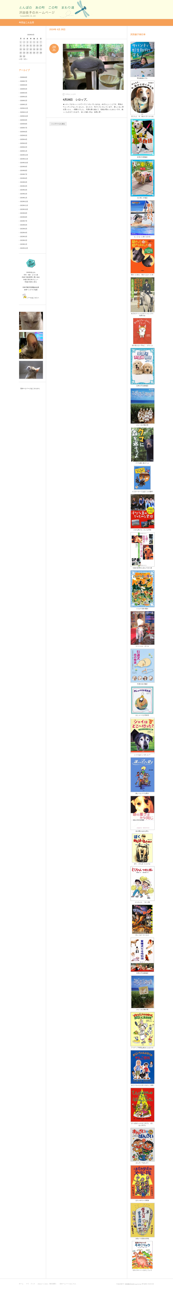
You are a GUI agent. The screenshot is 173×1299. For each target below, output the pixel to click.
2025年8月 (23, 124)
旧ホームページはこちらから (29, 388)
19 (34, 49)
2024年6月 (23, 178)
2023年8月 (23, 217)
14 (41, 45)
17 (27, 49)
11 (30, 45)
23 (24, 53)
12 (34, 45)
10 (27, 45)
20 (37, 49)
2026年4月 (23, 93)
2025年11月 (24, 112)
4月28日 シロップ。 (76, 99)
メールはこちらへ (33, 297)
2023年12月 (24, 201)
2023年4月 (23, 232)
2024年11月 (24, 159)
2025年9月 (23, 120)
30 (24, 56)
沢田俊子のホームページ (133, 1284)
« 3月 (20, 59)
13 (37, 45)
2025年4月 (23, 139)
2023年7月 (23, 221)
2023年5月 (23, 228)
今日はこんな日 (70, 94)
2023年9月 (23, 213)
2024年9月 (23, 166)
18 (30, 49)
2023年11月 (24, 205)
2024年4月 (23, 186)
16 (24, 49)
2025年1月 (23, 151)
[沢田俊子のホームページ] (55, 9)
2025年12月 (24, 108)
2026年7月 (23, 81)
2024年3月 (23, 190)
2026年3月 (23, 96)
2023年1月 (23, 244)
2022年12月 (24, 248)
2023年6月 (23, 225)
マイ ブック (30, 1284)
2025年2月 (23, 147)
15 (20, 49)
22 (20, 53)
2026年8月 (23, 77)
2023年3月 (23, 236)
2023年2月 (23, 240)
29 (20, 56)
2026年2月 (23, 100)
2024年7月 (23, 174)
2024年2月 (23, 194)
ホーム (21, 1284)
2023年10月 (24, 209)
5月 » (25, 59)
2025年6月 (23, 131)
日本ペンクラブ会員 (30, 289)
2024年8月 (23, 170)
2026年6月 (23, 85)
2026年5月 (23, 89)
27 (37, 53)
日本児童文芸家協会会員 (31, 287)
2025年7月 (23, 128)
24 (27, 53)
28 (41, 53)
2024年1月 (23, 197)
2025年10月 (24, 116)
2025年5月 (23, 135)
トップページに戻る (58, 124)
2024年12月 (24, 155)
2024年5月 (23, 182)
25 (30, 53)
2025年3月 (23, 143)
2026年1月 (23, 104)
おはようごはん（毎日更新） (47, 1284)
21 (41, 49)
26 (34, 53)
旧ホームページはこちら (68, 1284)
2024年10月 (24, 162)
